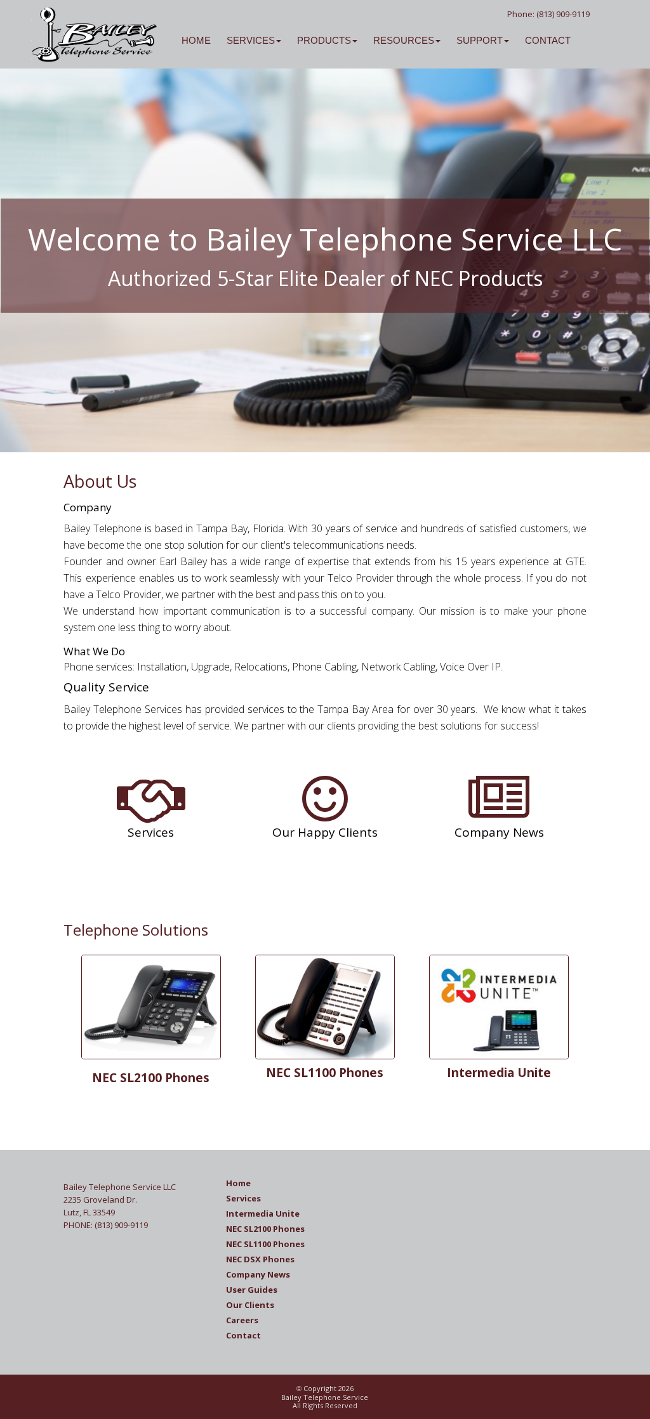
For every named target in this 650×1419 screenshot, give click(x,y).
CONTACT (548, 40)
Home (238, 1183)
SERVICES (251, 40)
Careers (242, 1320)
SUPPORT (479, 40)
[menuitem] (188, 33)
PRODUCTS (324, 40)
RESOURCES (403, 40)
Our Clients (250, 1305)
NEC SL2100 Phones (150, 1077)
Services (243, 1198)
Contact (243, 1335)
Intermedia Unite (499, 1072)
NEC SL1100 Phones (324, 1072)
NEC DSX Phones (260, 1259)
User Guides (251, 1289)
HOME (196, 40)
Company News (258, 1274)
